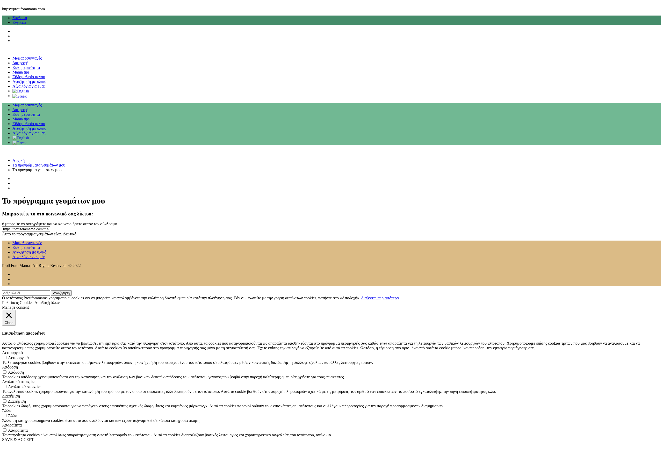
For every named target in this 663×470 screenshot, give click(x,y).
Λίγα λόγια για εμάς (28, 86)
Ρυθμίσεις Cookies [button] (17, 302)
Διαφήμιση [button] (11, 396)
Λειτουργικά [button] (12, 352)
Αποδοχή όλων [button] (47, 302)
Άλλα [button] (6, 410)
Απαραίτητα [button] (12, 425)
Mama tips (21, 72)
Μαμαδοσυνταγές (27, 58)
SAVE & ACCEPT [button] (18, 439)
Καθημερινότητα (26, 67)
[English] (20, 91)
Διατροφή (20, 63)
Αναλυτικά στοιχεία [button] (18, 381)
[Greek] (19, 95)
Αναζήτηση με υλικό (29, 81)
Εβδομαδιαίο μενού (28, 77)
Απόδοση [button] (10, 367)
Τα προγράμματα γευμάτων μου (38, 165)
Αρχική (18, 160)
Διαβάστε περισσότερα (380, 298)
